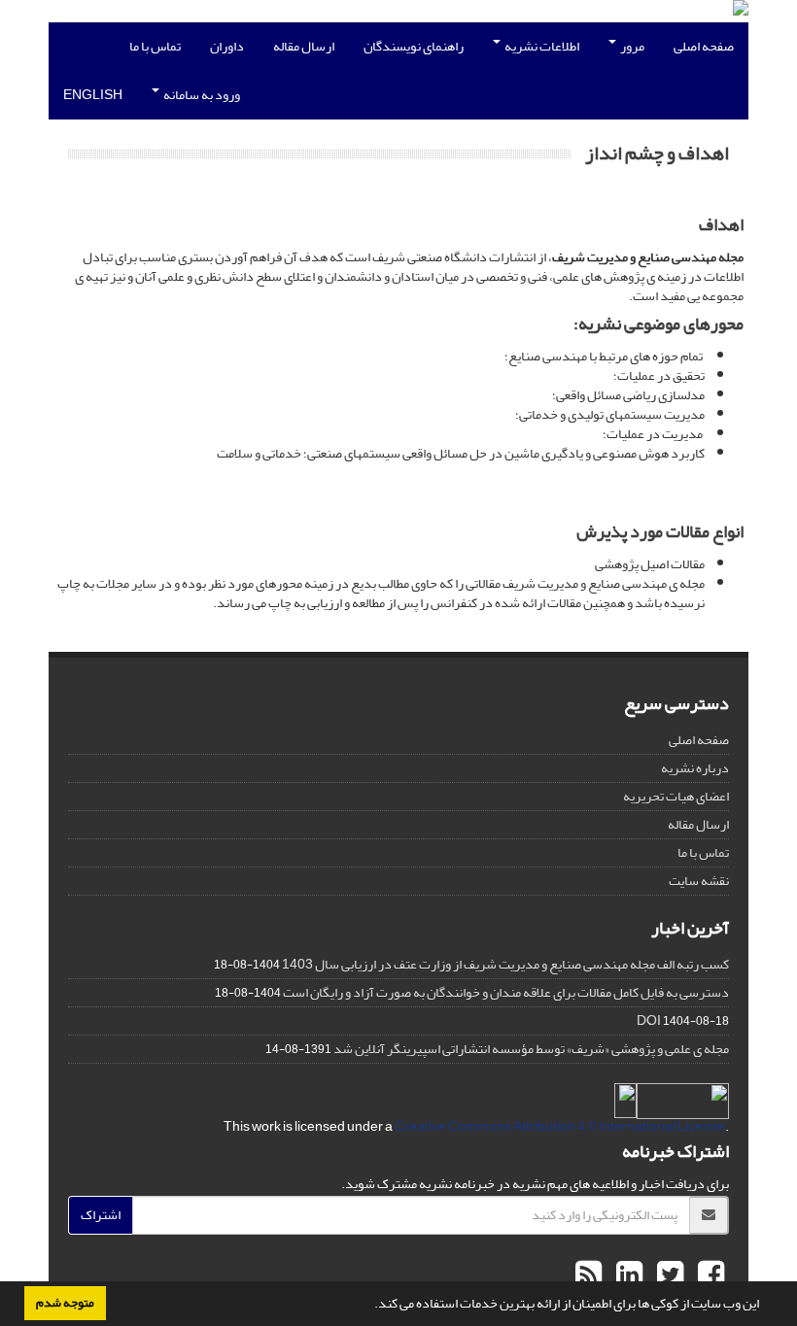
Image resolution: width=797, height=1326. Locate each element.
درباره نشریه (695, 768)
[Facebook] (708, 1275)
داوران (227, 46)
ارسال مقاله (303, 46)
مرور (631, 46)
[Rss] (588, 1275)
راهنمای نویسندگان (414, 46)
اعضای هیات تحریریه (676, 796)
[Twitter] (667, 1275)
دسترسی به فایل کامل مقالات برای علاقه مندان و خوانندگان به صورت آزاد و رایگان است (506, 992)
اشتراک (101, 1215)
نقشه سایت (699, 880)
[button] (369, 1306)
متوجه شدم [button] (65, 1302)
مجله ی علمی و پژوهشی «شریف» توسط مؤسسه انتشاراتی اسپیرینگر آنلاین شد (531, 1049)
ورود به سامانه (200, 95)
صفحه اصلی (704, 46)
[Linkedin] (626, 1275)
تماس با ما (155, 46)
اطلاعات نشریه (540, 46)
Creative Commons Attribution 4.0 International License (560, 1126)
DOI (649, 1020)
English (92, 95)
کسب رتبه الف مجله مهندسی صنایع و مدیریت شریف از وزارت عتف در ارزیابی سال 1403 (505, 964)
